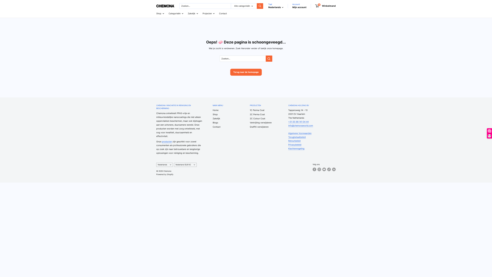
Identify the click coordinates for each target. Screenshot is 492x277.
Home (215, 110)
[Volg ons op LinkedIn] (334, 169)
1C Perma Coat (257, 110)
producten (167, 141)
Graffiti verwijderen (259, 127)
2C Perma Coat (257, 114)
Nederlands (162, 165)
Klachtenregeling (296, 148)
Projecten (207, 13)
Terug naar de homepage (246, 72)
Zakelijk (191, 13)
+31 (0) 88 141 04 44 (298, 121)
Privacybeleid (294, 144)
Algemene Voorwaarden (299, 133)
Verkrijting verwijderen (261, 122)
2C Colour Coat (257, 118)
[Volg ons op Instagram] (319, 169)
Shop (158, 13)
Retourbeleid (294, 141)
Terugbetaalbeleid (297, 137)
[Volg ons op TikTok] (329, 169)
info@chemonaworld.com (300, 125)
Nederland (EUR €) (183, 165)
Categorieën (175, 13)
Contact (223, 13)
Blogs (215, 122)
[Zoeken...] (269, 59)
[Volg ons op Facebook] (314, 169)
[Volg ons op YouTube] (324, 169)
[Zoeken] (260, 6)
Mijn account (299, 7)
